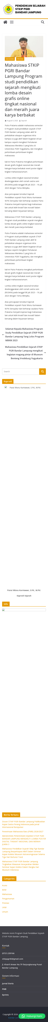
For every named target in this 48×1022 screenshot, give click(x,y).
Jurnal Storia (7, 983)
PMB (4, 989)
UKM (4, 907)
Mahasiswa (10, 59)
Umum (5, 911)
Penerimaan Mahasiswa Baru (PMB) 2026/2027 (22, 831)
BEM (4, 890)
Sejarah (24, 120)
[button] (32, 1016)
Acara (4, 885)
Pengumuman (8, 898)
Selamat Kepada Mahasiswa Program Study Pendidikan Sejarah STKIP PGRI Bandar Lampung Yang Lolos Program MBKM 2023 (24, 334)
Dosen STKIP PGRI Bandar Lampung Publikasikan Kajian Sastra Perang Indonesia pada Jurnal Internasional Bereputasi (23, 824)
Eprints (5, 995)
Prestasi (20, 59)
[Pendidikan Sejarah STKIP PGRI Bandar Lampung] (5, 22)
